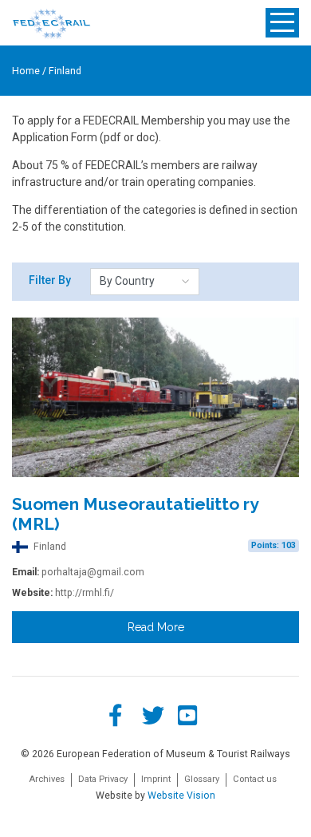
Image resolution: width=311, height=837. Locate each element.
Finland (49, 546)
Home (26, 71)
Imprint (156, 779)
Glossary (201, 779)
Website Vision (181, 795)
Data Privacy (103, 779)
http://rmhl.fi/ (84, 592)
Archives (47, 779)
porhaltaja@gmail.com (92, 572)
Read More (156, 627)
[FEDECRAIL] (51, 23)
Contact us (255, 779)
